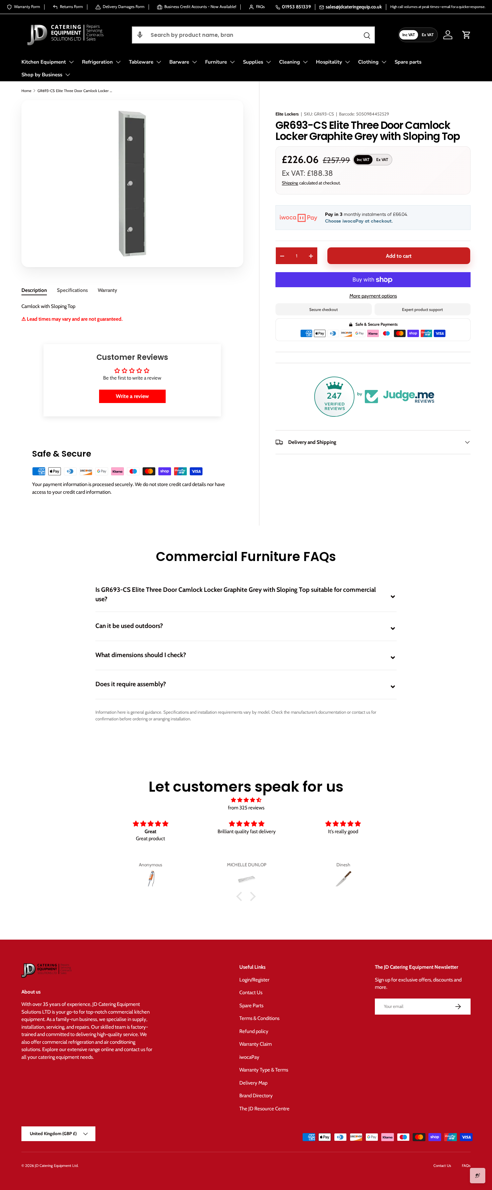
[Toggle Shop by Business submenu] (68, 75)
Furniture (216, 62)
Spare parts (408, 62)
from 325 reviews (246, 808)
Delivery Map (253, 1083)
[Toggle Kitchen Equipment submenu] (71, 62)
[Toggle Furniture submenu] (232, 62)
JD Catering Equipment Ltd (56, 1165)
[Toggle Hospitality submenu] (347, 62)
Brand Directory (256, 1096)
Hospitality (329, 62)
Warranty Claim (255, 1044)
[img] (246, 800)
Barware (179, 62)
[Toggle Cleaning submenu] (305, 62)
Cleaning (289, 62)
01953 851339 (296, 7)
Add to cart (399, 256)
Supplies (253, 62)
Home (26, 90)
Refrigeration (97, 62)
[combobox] (253, 35)
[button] (140, 35)
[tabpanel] (132, 313)
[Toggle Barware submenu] (194, 62)
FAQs (466, 1165)
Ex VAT (428, 34)
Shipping (290, 182)
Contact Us (250, 992)
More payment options (373, 296)
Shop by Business (41, 74)
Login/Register (254, 980)
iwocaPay (249, 1057)
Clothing (368, 62)
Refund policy (253, 1031)
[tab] (34, 290)
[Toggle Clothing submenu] (384, 62)
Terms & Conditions (259, 1018)
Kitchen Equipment (43, 62)
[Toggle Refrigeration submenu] (118, 62)
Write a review (132, 396)
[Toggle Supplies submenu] (268, 62)
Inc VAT (408, 34)
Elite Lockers (287, 113)
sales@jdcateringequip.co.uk (354, 7)
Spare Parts (251, 1006)
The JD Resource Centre (264, 1109)
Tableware (141, 62)
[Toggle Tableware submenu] (159, 62)
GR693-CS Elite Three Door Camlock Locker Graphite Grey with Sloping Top (75, 90)
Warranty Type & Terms (263, 1070)
